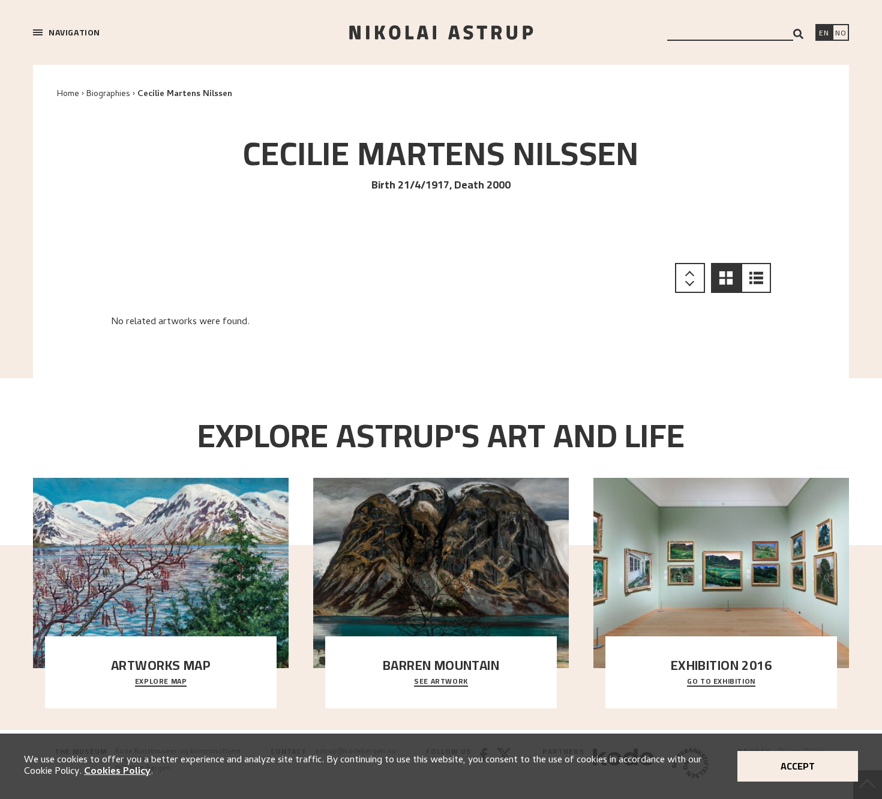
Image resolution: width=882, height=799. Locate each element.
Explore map (161, 682)
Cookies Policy (117, 772)
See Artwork (441, 682)
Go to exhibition (721, 682)
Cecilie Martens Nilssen (184, 94)
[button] (726, 278)
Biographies (108, 94)
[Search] (798, 34)
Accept (798, 766)
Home (68, 94)
